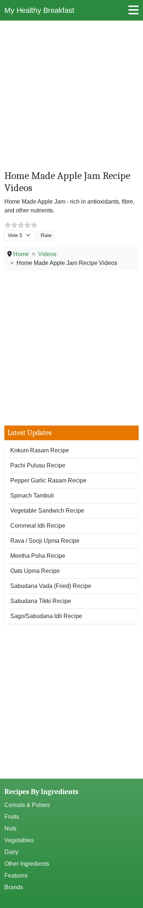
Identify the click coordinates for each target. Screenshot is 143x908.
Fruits (11, 817)
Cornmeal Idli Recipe (37, 526)
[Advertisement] (71, 98)
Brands (13, 887)
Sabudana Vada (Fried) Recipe (50, 586)
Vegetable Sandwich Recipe (47, 510)
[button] (133, 12)
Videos (47, 254)
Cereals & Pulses (27, 805)
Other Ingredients (26, 864)
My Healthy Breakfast (39, 10)
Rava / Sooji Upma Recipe (45, 541)
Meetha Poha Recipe (37, 556)
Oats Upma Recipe (35, 571)
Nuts (10, 828)
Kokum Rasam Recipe (39, 450)
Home (21, 254)
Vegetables (19, 840)
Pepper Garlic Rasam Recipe (48, 480)
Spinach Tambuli (32, 495)
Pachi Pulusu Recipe (37, 465)
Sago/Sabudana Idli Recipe (46, 616)
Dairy (11, 852)
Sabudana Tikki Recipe (40, 601)
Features (15, 875)
